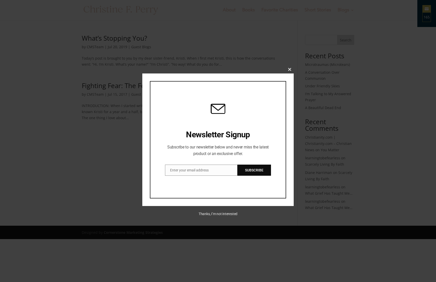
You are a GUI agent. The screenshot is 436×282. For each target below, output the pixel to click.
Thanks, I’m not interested (218, 214)
